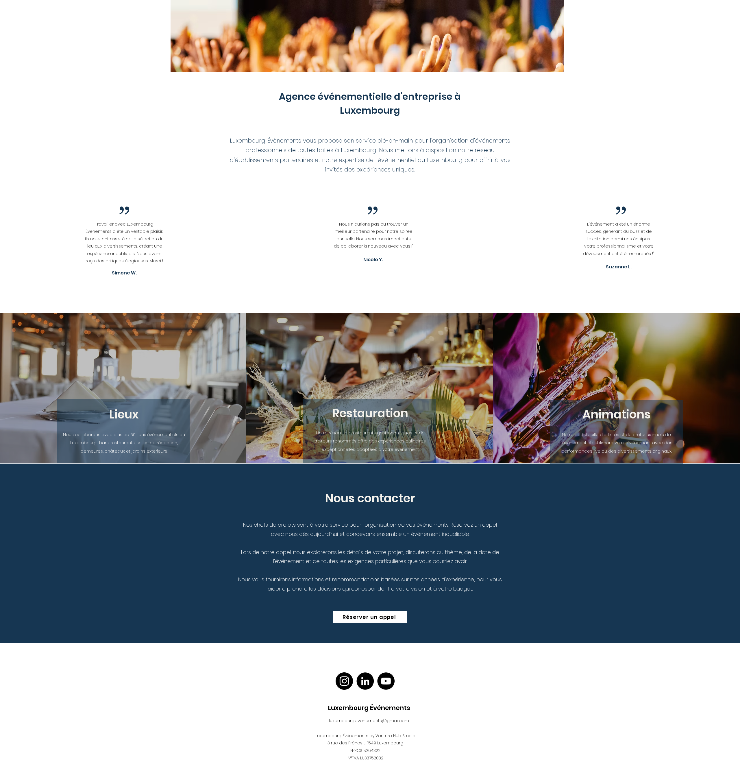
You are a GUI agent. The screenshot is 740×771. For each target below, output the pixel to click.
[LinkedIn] (365, 681)
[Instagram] (344, 681)
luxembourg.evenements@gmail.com (369, 720)
